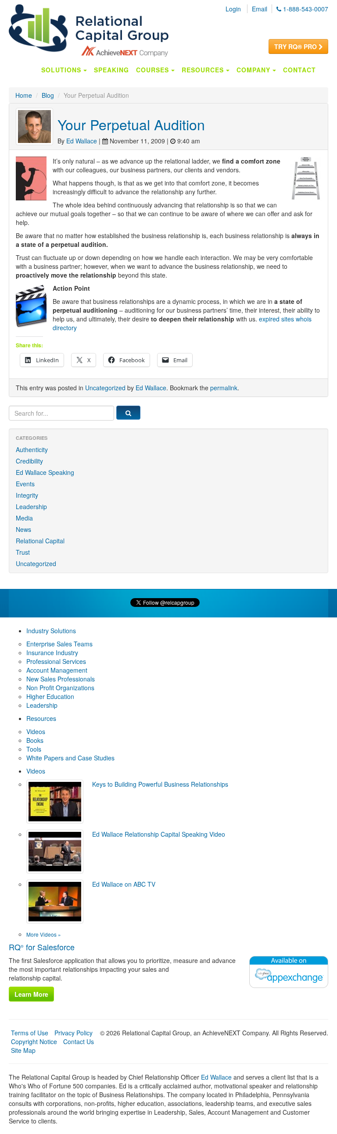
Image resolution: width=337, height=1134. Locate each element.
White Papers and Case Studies (70, 757)
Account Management (56, 670)
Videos (35, 731)
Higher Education (50, 696)
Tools (33, 749)
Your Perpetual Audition (131, 124)
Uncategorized (105, 387)
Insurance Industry (52, 652)
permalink (223, 387)
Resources (204, 69)
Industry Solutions (51, 630)
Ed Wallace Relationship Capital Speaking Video (158, 834)
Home (23, 95)
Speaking (111, 69)
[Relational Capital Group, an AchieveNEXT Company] (88, 29)
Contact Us (78, 1041)
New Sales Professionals (60, 678)
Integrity (27, 495)
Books (34, 740)
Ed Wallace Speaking (45, 472)
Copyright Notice (34, 1041)
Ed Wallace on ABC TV (123, 884)
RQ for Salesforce (42, 946)
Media (24, 518)
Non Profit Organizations (60, 687)
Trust (23, 552)
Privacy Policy (73, 1032)
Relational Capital (40, 540)
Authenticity (32, 449)
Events (25, 483)
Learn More (31, 994)
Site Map (23, 1050)
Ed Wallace (81, 140)
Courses (153, 69)
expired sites (276, 318)
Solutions (62, 69)
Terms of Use (29, 1032)
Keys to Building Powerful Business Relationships (160, 784)
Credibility (29, 460)
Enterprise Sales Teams (59, 643)
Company (254, 69)
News (23, 529)
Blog (48, 95)
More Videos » (43, 934)
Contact (299, 69)
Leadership (31, 506)
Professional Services (56, 661)
